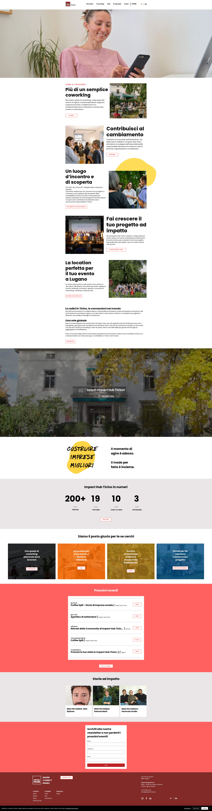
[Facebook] (146, 798)
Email (88, 756)
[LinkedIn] (150, 798)
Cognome (90, 749)
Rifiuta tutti (196, 808)
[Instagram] (142, 798)
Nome (89, 741)
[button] (92, 605)
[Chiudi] (210, 808)
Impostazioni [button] (187, 808)
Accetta (205, 808)
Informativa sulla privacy (72, 808)
